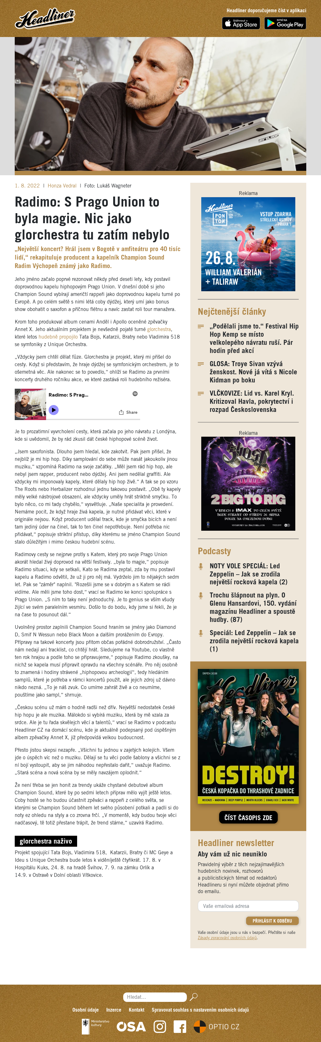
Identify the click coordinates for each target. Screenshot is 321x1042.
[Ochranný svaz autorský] (131, 1027)
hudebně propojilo (58, 337)
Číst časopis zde (248, 818)
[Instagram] (160, 1026)
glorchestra (159, 329)
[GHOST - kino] (248, 483)
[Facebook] (180, 1026)
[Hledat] (192, 997)
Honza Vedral (63, 186)
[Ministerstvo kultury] (95, 1026)
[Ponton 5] (248, 244)
